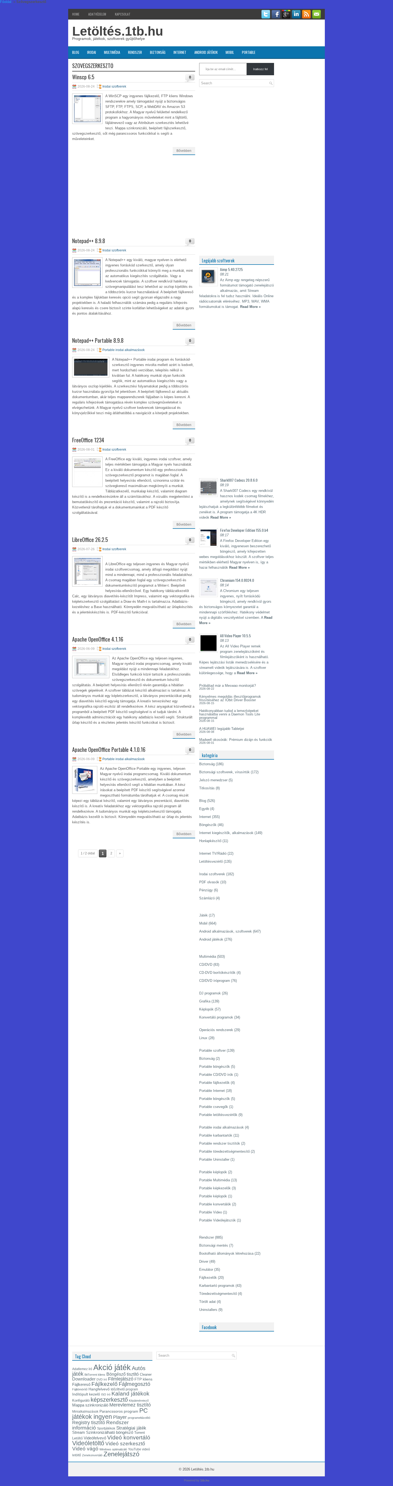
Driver (203, 1261)
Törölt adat (207, 1302)
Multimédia (112, 52)
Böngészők (208, 825)
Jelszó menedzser (213, 780)
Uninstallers (208, 1310)
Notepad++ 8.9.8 (88, 241)
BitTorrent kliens (94, 1374)
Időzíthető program (124, 1389)
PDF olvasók (209, 882)
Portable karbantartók (215, 1135)
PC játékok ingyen (110, 1413)
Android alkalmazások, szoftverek (225, 931)
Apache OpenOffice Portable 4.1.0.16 (108, 749)
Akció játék (112, 1367)
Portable (248, 52)
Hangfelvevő (99, 1389)
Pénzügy (206, 890)
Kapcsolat (122, 14)
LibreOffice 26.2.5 (90, 539)
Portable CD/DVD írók (216, 1075)
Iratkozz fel (260, 69)
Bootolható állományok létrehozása (226, 1253)
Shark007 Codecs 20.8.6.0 (238, 480)
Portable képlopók (213, 1172)
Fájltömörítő (79, 1389)
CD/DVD (205, 965)
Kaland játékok (130, 1393)
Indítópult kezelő (86, 1394)
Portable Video (210, 1212)
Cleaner (146, 1374)
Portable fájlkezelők (214, 1083)
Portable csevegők (213, 1107)
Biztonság (157, 52)
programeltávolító (139, 1417)
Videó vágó (85, 1448)
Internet (180, 52)
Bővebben (183, 151)
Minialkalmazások (85, 1411)
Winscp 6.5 (83, 77)
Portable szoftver (212, 1051)
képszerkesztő (109, 1399)
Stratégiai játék (131, 1428)
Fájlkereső (81, 1384)
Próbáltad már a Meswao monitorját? (227, 686)
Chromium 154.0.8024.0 (237, 580)
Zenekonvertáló (92, 1455)
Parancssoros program (118, 1411)
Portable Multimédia (214, 1180)
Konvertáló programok (216, 1017)
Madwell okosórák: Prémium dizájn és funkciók (235, 740)
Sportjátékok (106, 1428)
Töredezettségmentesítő (218, 1294)
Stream (78, 1432)
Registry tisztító (88, 1422)
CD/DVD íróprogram (214, 981)
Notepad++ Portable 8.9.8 (98, 340)
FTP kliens (143, 1379)
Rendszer (135, 52)
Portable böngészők (214, 1067)
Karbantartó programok (216, 1286)
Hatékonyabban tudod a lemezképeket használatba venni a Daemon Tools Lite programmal (229, 714)
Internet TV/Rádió (212, 853)
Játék (203, 915)
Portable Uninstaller (214, 1159)
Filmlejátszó (120, 1379)
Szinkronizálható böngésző (109, 1432)
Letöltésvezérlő (211, 861)
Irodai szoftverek (114, 86)
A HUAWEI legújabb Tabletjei (221, 729)
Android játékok (206, 52)
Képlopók (206, 1009)
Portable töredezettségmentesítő (224, 1151)
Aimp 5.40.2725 (231, 269)
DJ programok (210, 993)
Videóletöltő (88, 1443)
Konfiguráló (81, 1400)
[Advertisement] (133, 200)
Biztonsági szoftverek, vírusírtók (224, 772)
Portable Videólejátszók (217, 1220)
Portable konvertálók (215, 1204)
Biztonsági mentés (213, 1245)
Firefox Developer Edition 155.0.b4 (244, 530)
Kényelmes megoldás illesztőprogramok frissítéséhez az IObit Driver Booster (230, 698)
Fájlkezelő (104, 1384)
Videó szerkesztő (125, 1443)
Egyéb (204, 809)
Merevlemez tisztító (130, 1405)
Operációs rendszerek (216, 1030)
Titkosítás (207, 788)
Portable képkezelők (215, 1188)
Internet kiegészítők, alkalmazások (226, 833)
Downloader (83, 1379)
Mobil (230, 52)
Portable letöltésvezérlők (218, 1115)
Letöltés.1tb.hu (117, 31)
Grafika (204, 1001)
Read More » (250, 307)
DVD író (102, 1379)
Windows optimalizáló (113, 1449)
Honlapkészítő (210, 841)
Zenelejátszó (121, 1454)
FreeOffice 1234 (88, 440)
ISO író (105, 1394)
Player (120, 1417)
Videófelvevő (95, 1438)
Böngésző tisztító (122, 1374)
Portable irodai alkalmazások (123, 350)
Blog (75, 52)
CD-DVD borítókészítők (217, 973)
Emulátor (206, 1270)
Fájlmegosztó (134, 1384)
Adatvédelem (97, 14)
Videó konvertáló (128, 1437)
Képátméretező (139, 1400)
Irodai (91, 52)
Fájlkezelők (208, 1278)
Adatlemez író (82, 1369)
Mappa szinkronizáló (90, 1405)
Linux (203, 1038)
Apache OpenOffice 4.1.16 (97, 639)
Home (75, 14)
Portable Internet (212, 1091)
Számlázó (207, 898)
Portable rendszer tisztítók (219, 1143)
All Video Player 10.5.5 (235, 635)
